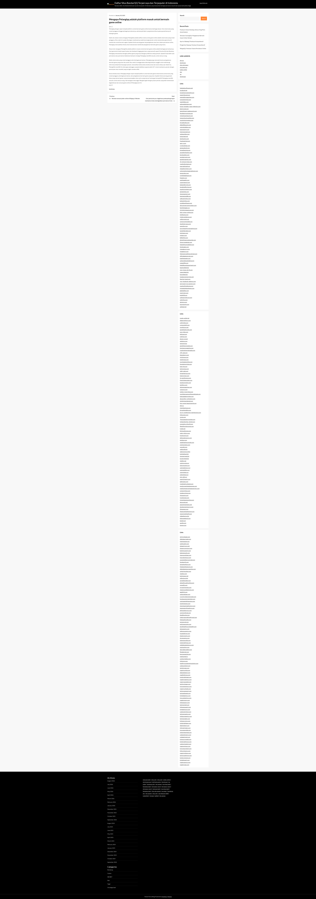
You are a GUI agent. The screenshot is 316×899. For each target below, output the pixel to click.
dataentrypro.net (185, 546)
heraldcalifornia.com (185, 187)
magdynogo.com (184, 764)
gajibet (157, 796)
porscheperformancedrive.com (188, 228)
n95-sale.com (183, 352)
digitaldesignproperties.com (188, 569)
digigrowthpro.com (185, 320)
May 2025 (110, 834)
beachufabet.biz (184, 267)
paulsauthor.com (184, 647)
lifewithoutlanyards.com (187, 426)
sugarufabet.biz (184, 272)
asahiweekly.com (184, 180)
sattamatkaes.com (185, 594)
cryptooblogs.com (185, 145)
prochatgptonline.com (186, 362)
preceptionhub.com (185, 99)
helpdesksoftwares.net (186, 88)
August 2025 (111, 823)
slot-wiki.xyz (183, 477)
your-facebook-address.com (188, 281)
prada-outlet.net (184, 318)
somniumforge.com (185, 613)
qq (180, 74)
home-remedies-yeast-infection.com (190, 106)
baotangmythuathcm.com (187, 608)
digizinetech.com (184, 725)
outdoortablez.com (185, 659)
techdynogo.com (184, 668)
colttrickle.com (184, 323)
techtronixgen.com (185, 684)
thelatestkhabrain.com (186, 567)
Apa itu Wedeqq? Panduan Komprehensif (191, 41)
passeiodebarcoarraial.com (187, 560)
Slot (108, 880)
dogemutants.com (185, 636)
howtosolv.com (184, 435)
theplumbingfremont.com (187, 511)
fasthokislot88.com (185, 196)
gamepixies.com (184, 191)
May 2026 (110, 791)
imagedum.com (184, 251)
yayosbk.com (183, 447)
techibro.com (183, 385)
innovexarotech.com (185, 748)
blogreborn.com (184, 355)
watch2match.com (185, 479)
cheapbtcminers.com (186, 168)
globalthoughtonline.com (187, 583)
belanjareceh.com (185, 553)
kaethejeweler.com (185, 258)
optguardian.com (185, 134)
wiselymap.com (184, 359)
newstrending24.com (186, 514)
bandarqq (112, 89)
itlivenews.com (184, 509)
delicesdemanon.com (186, 438)
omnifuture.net (184, 327)
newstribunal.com (185, 95)
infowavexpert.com (185, 707)
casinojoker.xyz (184, 472)
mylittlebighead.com (185, 175)
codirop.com (183, 336)
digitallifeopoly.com (185, 125)
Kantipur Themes (167, 896)
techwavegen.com (185, 718)
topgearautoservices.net (187, 277)
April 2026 (110, 795)
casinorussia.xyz (184, 463)
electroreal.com (184, 109)
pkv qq (182, 60)
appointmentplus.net (186, 504)
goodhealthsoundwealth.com (188, 626)
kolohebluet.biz (184, 454)
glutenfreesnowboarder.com (188, 240)
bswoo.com (183, 525)
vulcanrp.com (183, 389)
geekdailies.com (184, 290)
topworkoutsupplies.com (187, 118)
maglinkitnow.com (185, 675)
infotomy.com (184, 661)
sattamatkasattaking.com (187, 260)
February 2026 (111, 802)
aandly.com (183, 523)
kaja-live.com (183, 366)
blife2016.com (184, 237)
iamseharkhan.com (185, 564)
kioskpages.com (184, 247)
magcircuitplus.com (185, 753)
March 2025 (110, 841)
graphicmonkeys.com (186, 189)
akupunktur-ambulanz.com (187, 399)
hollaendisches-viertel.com (187, 422)
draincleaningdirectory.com (187, 606)
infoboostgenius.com (186, 716)
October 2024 (111, 858)
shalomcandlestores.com (187, 590)
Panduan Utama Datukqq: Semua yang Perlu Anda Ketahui (192, 31)
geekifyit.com (183, 592)
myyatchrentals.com (185, 587)
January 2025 (111, 848)
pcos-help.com (184, 332)
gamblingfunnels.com (186, 329)
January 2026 (111, 805)
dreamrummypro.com (186, 548)
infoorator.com (184, 415)
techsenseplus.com (185, 714)
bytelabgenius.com (185, 695)
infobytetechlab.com (185, 732)
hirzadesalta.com (184, 122)
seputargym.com (184, 129)
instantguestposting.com (187, 500)
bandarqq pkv (151, 784)
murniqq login (166, 784)
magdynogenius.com (185, 679)
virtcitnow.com (184, 357)
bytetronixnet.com (185, 758)
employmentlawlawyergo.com (188, 486)
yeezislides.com (184, 102)
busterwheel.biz (184, 458)
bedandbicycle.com (185, 185)
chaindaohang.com (185, 408)
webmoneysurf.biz (185, 451)
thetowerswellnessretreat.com (188, 254)
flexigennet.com (184, 652)
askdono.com (183, 341)
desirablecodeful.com (186, 649)
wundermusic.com (185, 157)
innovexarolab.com (185, 730)
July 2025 (110, 827)
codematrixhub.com (185, 712)
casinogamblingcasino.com (187, 601)
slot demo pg (183, 67)
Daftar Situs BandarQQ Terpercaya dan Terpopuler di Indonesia (146, 3)
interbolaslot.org (184, 541)
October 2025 (111, 816)
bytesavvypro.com (185, 721)
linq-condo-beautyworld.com (188, 403)
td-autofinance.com (185, 378)
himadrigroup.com (185, 373)
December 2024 (111, 851)
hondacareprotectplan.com (187, 599)
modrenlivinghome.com (186, 286)
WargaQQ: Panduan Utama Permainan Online (193, 48)
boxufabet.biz (184, 274)
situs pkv (153, 779)
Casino (109, 873)
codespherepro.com (185, 735)
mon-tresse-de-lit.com (186, 270)
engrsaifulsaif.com (185, 166)
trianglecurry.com (185, 249)
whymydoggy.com (185, 537)
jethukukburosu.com (186, 610)
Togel (108, 884)
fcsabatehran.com (185, 633)
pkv (181, 72)
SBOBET (109, 877)
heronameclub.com (185, 654)
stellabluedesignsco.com (187, 645)
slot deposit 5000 (163, 793)
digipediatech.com (185, 672)
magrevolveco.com (185, 746)
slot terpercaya (147, 782)
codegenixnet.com (185, 737)
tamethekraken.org (185, 231)
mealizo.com (183, 573)
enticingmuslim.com (185, 624)
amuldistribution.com (186, 152)
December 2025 (111, 809)
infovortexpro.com (185, 751)
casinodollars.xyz (185, 470)
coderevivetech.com (185, 744)
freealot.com (183, 178)
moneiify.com (183, 585)
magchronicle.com (185, 670)
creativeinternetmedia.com (187, 350)
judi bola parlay (156, 782)
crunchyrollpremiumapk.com (188, 596)
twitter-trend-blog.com (186, 392)
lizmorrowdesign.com (186, 242)
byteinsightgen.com (185, 723)
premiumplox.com (185, 445)
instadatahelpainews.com (187, 288)
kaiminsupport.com (185, 550)
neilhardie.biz (183, 449)
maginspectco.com (185, 762)
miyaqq (152, 796)
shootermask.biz (184, 456)
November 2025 (112, 812)
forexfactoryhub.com (186, 364)
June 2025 (110, 830)
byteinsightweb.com (185, 677)
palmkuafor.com (184, 544)
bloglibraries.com (185, 615)
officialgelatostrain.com (186, 256)
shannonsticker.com (185, 555)
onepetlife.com (184, 263)
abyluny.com (183, 302)
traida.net (182, 428)
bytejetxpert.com (185, 760)
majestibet (146, 796)
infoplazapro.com (185, 702)
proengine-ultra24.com (186, 424)
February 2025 (111, 844)
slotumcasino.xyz (185, 465)
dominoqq (183, 63)
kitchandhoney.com (185, 431)
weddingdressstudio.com (187, 442)
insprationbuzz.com (185, 557)
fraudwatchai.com (185, 141)
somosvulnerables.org (186, 221)
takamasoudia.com (185, 640)
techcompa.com (184, 369)
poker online (183, 69)
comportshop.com (185, 491)
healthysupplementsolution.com (189, 663)
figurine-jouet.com (185, 279)
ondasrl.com (183, 235)
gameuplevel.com (185, 148)
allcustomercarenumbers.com (188, 205)
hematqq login (147, 786)
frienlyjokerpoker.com (186, 380)
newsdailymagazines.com (187, 97)
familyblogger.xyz (185, 208)
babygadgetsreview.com (187, 396)
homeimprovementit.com (187, 92)
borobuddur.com (184, 155)
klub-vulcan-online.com (186, 212)
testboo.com (183, 440)
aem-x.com (183, 143)
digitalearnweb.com (185, 539)
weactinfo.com (203, 3)
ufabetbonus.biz (184, 516)
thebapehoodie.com (185, 619)
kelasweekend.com (185, 518)
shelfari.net (183, 461)
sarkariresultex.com (185, 571)
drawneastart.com (185, 194)
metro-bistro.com (185, 433)
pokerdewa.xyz (184, 474)
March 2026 (110, 798)
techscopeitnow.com (186, 755)
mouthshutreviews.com (186, 120)
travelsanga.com (184, 497)
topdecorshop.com (185, 493)
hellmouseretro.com (185, 631)
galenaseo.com (184, 481)
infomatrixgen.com (185, 728)
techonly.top (183, 343)
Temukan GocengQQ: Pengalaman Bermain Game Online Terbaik (192, 37)
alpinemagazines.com (186, 387)
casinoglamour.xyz (185, 468)
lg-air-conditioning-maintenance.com (190, 412)
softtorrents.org (184, 219)
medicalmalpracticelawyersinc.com (189, 488)
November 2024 (112, 855)
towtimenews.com (185, 603)
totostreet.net (184, 136)
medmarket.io (184, 656)
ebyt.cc (182, 405)
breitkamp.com (184, 214)
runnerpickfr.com (185, 325)
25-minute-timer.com (186, 162)
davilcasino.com (184, 139)
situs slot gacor (184, 65)
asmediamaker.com (185, 580)
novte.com (183, 417)
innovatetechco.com (185, 698)
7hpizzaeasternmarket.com (187, 419)
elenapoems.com (184, 629)
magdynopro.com (185, 700)
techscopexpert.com (185, 691)
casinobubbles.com (185, 127)
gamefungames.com (185, 159)
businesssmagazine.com (186, 348)
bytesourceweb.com (185, 739)
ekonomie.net (184, 502)
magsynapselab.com (185, 682)
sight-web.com (184, 371)
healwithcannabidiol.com (187, 244)
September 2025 (112, 819)
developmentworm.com (186, 507)
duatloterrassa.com (185, 224)
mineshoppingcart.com (186, 115)
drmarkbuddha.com (185, 410)
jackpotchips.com (185, 201)
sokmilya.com (184, 300)
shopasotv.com (184, 495)
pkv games (159, 784)
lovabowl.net (183, 90)
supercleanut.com (185, 182)
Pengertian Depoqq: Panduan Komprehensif (192, 45)
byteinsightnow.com (185, 741)
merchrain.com (184, 293)
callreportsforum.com (186, 297)
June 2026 (110, 788)
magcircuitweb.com (185, 689)
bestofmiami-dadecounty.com (188, 111)
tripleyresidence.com (186, 217)
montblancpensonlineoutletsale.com (190, 394)
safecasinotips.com (185, 198)
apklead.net (183, 307)
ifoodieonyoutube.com (186, 113)
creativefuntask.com (185, 164)
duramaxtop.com (185, 638)
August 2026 (111, 781)
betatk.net (183, 521)
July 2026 (110, 784)
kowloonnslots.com (185, 382)
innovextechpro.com (185, 686)
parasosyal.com (184, 622)
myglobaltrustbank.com (186, 484)
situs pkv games (156, 791)
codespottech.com (185, 666)
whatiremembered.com (186, 401)
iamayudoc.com (184, 173)
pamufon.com (184, 226)
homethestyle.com (185, 150)
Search (182, 15)
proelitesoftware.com (186, 203)
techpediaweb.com (185, 693)
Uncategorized (111, 887)
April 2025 (110, 837)
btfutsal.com (183, 334)
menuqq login (147, 779)
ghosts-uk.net (184, 339)
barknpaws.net (184, 576)
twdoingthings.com (185, 643)
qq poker (164, 791)
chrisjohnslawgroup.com (187, 210)
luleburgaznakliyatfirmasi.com (188, 617)
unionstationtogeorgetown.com (189, 171)
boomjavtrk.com (184, 304)
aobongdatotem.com (186, 104)
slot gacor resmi (156, 786)
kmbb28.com (183, 295)
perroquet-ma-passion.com (187, 284)
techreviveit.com (184, 705)
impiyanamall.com (185, 132)
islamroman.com (184, 376)
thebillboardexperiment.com (188, 265)
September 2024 (112, 862)
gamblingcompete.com (186, 346)
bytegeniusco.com (185, 709)
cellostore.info (184, 578)
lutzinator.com (184, 233)
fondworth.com (184, 562)
